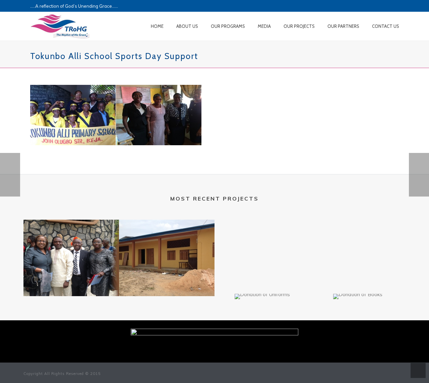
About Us (187, 26)
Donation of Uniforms (262, 289)
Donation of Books (358, 289)
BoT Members (71, 286)
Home (157, 26)
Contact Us (385, 26)
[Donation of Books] (358, 317)
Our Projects (299, 26)
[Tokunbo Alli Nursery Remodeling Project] (166, 246)
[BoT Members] (71, 246)
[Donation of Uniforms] (262, 317)
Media (264, 26)
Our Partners (343, 26)
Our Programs (228, 26)
